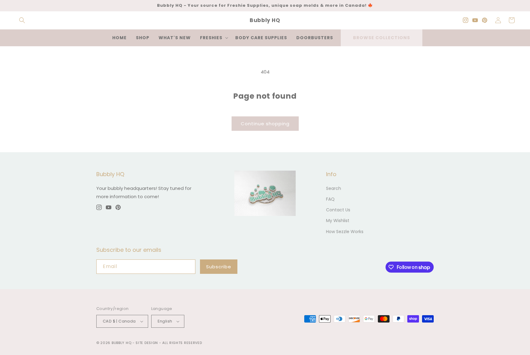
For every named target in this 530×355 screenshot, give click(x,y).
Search (333, 188)
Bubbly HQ (121, 342)
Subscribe (218, 266)
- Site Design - (147, 342)
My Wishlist (337, 220)
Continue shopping (265, 123)
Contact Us (338, 210)
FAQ (330, 199)
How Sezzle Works (344, 231)
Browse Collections (381, 38)
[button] (22, 20)
